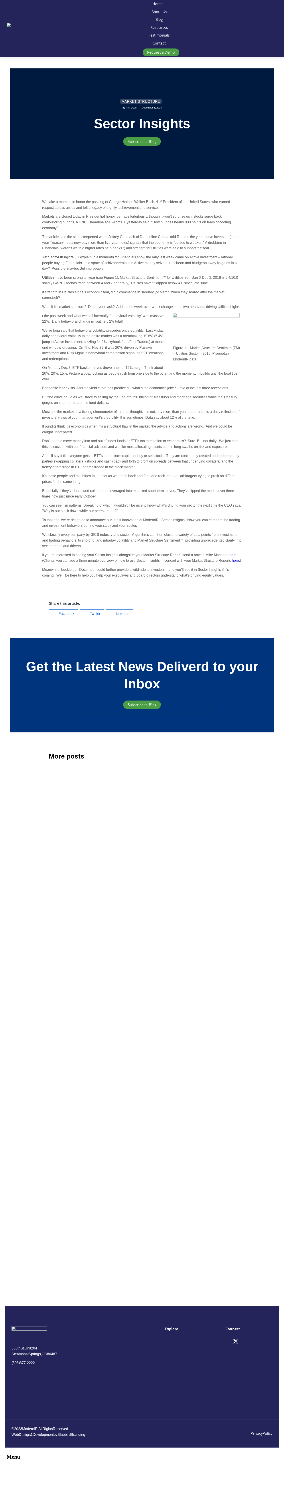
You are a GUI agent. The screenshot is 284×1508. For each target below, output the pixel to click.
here (233, 555)
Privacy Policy (261, 1433)
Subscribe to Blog (142, 141)
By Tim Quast (129, 107)
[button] (63, 613)
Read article (57, 896)
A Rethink (61, 838)
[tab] (142, 141)
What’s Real (164, 1196)
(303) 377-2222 (23, 1363)
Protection (62, 1196)
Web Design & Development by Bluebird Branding (48, 1434)
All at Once (163, 1055)
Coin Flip (60, 979)
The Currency (166, 837)
